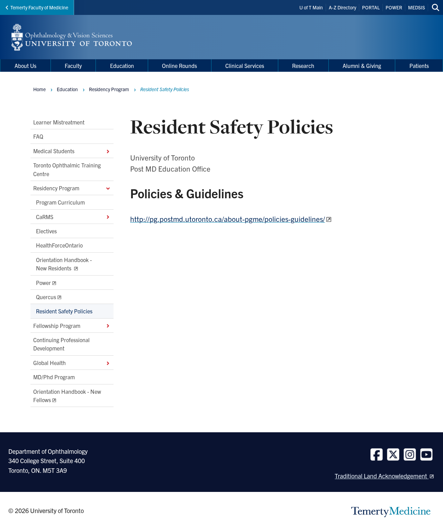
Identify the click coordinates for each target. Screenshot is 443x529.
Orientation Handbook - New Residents (64, 263)
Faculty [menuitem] (73, 65)
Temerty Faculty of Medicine (39, 7)
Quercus (46, 296)
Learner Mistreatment (58, 122)
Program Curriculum (60, 202)
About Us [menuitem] (25, 65)
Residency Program (56, 187)
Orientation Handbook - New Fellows (67, 395)
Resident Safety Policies (64, 310)
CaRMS (44, 216)
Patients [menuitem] (419, 65)
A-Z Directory (342, 7)
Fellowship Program (56, 325)
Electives (46, 230)
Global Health (49, 362)
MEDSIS (416, 7)
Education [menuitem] (122, 65)
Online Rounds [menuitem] (179, 65)
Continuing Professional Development (61, 344)
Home (39, 89)
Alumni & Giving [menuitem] (362, 65)
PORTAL (371, 7)
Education (67, 89)
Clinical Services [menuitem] (244, 65)
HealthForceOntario (59, 245)
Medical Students (53, 150)
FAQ (38, 136)
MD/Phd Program (54, 376)
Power (43, 282)
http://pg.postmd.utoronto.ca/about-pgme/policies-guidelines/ (227, 218)
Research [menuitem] (303, 65)
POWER (394, 7)
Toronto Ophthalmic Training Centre (67, 169)
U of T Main (311, 7)
